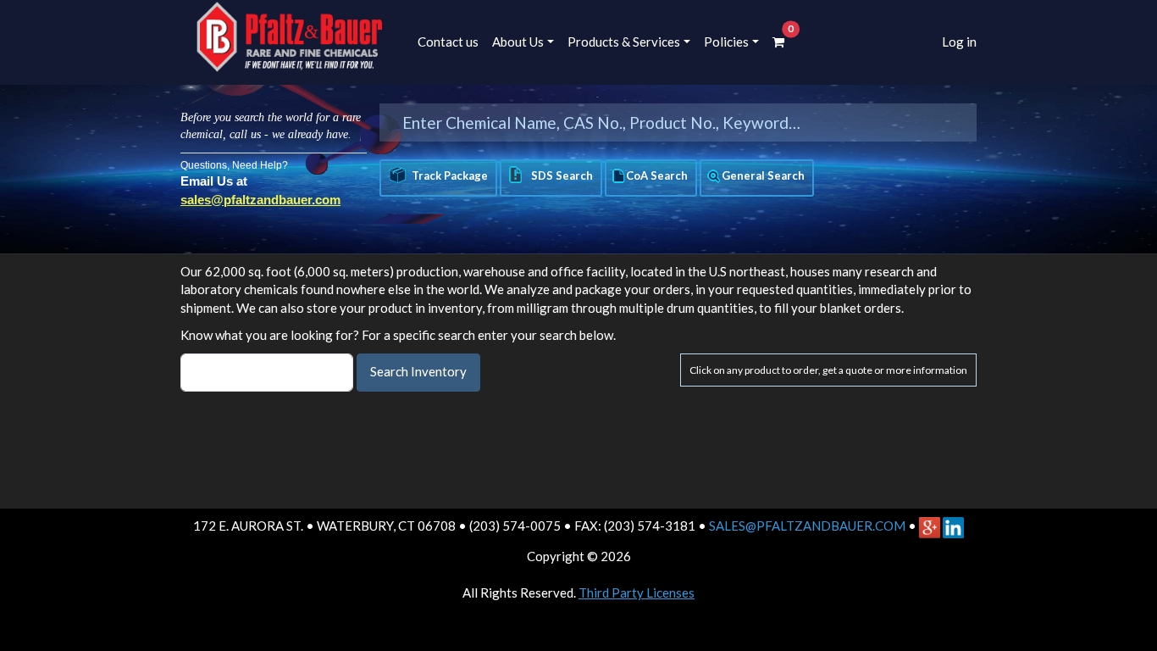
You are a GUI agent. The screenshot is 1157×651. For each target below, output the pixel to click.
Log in (959, 41)
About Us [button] (518, 41)
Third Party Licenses (636, 592)
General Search (763, 175)
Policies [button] (726, 41)
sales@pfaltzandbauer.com (260, 200)
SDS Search (559, 175)
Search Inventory (418, 371)
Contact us (448, 41)
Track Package (450, 175)
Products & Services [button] (623, 41)
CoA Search (657, 175)
